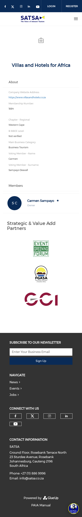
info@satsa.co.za (31, 478)
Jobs (13, 395)
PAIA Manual (41, 505)
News (14, 382)
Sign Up (41, 361)
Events (14, 388)
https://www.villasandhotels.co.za (27, 97)
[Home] (33, 19)
